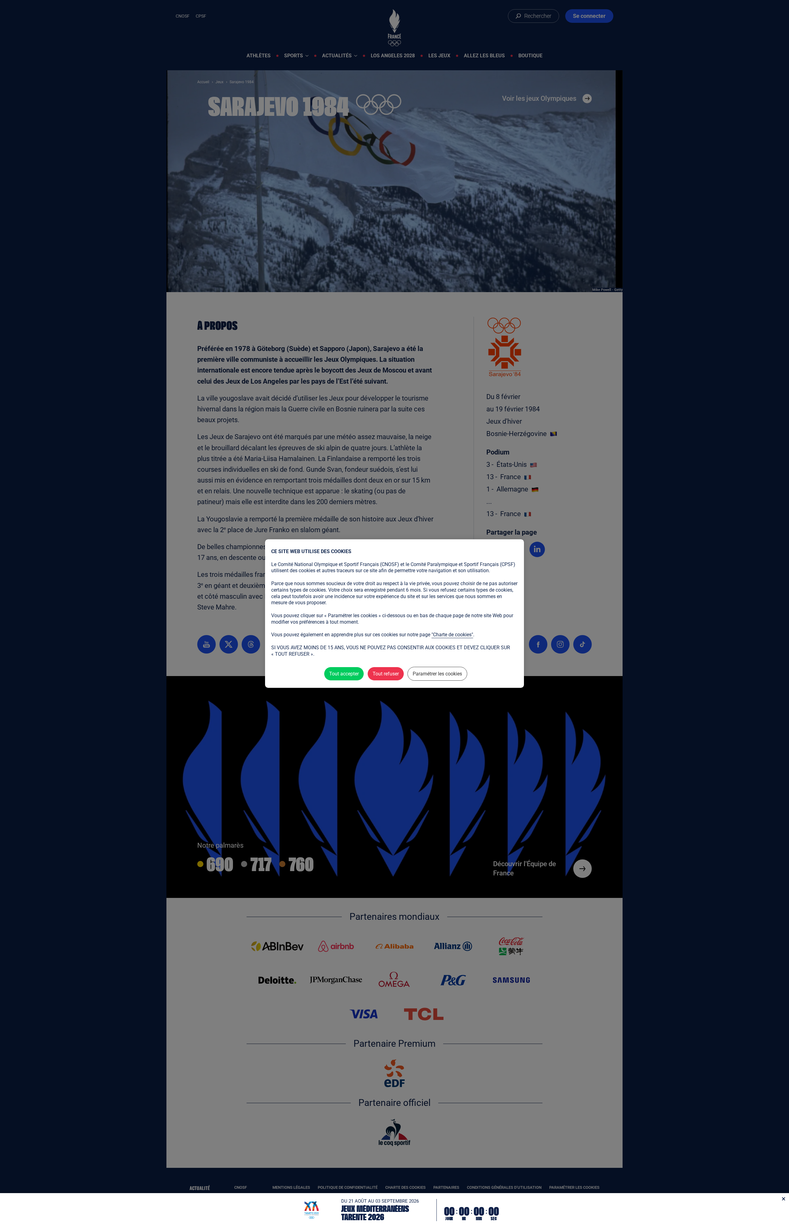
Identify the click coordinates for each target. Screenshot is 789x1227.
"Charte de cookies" (452, 635)
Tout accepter (344, 674)
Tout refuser (386, 674)
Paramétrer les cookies (437, 674)
